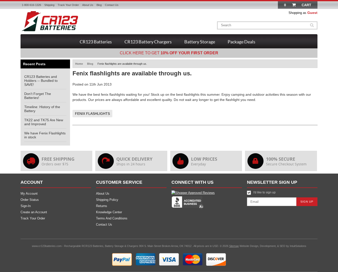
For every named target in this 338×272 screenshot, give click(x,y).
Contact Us (112, 4)
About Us (87, 4)
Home (79, 63)
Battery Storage (199, 41)
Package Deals (241, 41)
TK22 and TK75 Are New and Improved (43, 122)
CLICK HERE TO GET (169, 53)
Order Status (30, 200)
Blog (99, 4)
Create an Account (34, 212)
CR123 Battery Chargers (148, 41)
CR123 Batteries (96, 41)
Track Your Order (68, 4)
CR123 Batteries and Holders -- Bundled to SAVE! (41, 81)
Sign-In (26, 206)
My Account (29, 193)
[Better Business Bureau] (187, 208)
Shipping (49, 4)
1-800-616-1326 (31, 4)
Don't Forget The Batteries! (37, 96)
